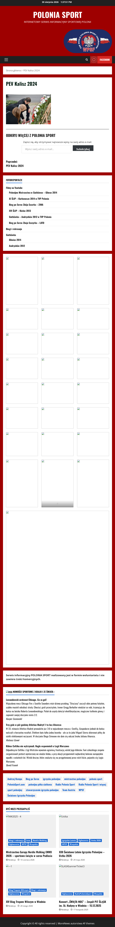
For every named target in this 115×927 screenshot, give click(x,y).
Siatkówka (11, 235)
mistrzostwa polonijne (75, 779)
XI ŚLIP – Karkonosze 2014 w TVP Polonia (29, 198)
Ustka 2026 (96, 840)
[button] (6, 60)
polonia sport (95, 779)
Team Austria (68, 790)
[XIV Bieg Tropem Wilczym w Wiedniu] (31, 881)
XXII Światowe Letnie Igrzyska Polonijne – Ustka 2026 (82, 854)
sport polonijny (14, 790)
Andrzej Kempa (14, 779)
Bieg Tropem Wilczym (19, 890)
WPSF (81, 790)
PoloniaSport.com (16, 784)
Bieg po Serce (32, 779)
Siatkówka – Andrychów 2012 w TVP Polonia (30, 217)
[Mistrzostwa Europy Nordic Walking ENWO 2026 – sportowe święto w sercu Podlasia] (31, 831)
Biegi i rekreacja (14, 229)
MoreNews (64, 923)
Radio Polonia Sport (65, 784)
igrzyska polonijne (51, 779)
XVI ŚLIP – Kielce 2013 (20, 211)
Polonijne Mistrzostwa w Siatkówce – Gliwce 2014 (33, 192)
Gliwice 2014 (15, 240)
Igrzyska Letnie (69, 840)
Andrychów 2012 (17, 246)
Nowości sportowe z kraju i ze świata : (34, 691)
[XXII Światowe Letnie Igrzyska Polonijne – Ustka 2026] (84, 831)
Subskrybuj (83, 149)
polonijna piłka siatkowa (40, 784)
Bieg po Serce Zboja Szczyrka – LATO (26, 223)
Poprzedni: (15, 164)
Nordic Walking (40, 840)
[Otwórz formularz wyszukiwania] (87, 59)
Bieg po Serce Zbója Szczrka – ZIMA (26, 204)
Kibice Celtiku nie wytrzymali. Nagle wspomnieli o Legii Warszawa (37, 746)
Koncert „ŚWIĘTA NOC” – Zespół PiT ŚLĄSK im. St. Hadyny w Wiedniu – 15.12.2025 (82, 903)
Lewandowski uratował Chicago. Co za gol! (26, 700)
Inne (28, 840)
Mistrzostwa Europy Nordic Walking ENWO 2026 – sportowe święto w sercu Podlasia (29, 854)
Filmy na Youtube (14, 188)
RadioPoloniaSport (83, 894)
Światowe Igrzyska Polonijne (21, 795)
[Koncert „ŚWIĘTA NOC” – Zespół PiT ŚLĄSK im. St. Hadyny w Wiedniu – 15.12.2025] (84, 881)
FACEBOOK (105, 59)
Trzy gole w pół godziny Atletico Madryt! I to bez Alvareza (33, 725)
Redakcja (12, 860)
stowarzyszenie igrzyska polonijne (42, 790)
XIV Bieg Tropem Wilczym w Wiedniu (26, 902)
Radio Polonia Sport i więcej (92, 784)
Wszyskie (33, 844)
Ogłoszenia (14, 844)
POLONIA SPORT (57, 14)
